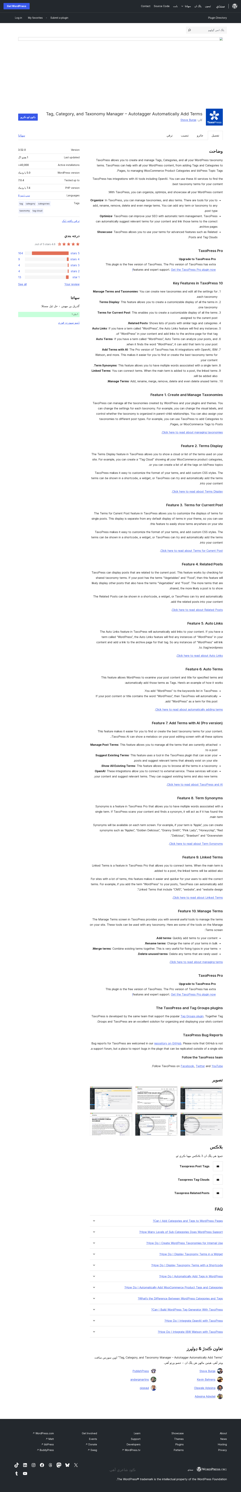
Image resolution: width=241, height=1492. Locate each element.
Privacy (222, 1450)
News (223, 1438)
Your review (72, 284)
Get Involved (89, 1433)
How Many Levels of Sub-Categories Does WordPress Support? (181, 1232)
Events (93, 1438)
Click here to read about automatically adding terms (189, 709)
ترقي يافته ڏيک (71, 221)
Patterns (179, 1450)
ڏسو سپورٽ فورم (69, 322)
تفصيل (215, 135)
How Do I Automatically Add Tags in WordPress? (191, 1276)
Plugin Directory (217, 17)
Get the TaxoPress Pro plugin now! (174, 269)
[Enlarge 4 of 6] (218, 1117)
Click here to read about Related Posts (197, 610)
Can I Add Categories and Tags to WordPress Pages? (188, 1221)
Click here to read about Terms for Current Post (192, 550)
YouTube (217, 1066)
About (223, 1433)
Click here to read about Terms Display (197, 491)
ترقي (170, 135)
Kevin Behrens (206, 1379)
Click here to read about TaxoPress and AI (195, 784)
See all (22, 284)
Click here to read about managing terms (196, 962)
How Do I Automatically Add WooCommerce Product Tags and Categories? (173, 1287)
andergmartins (139, 1379)
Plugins (179, 1444)
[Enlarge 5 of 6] (172, 1117)
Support (135, 1438)
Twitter (200, 1066)
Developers (133, 1444)
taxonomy (25, 210)
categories (44, 203)
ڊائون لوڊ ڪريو (27, 117)
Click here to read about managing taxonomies (192, 432)
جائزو (200, 135)
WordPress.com (43, 1433)
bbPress (47, 1444)
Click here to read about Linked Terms (198, 897)
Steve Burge (188, 120)
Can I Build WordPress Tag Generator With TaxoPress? (187, 1309)
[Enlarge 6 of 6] (127, 1117)
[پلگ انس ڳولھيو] (189, 30)
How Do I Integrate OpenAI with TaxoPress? (193, 1320)
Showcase (177, 1433)
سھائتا (21, 135)
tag (21, 203)
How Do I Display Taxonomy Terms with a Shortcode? (187, 1265)
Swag (92, 1450)
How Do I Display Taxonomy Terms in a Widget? (191, 1254)
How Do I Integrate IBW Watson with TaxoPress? (190, 1332)
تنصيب (185, 135)
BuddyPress (45, 1450)
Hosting (222, 1444)
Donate (91, 1444)
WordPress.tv (131, 1450)
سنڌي (190, 1469)
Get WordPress (16, 6)
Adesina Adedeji (205, 1396)
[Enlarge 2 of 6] (172, 1091)
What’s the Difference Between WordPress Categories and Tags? (180, 1298)
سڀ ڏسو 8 (24, 195)
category (30, 203)
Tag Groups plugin (192, 1016)
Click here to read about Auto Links (200, 655)
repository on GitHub (167, 1043)
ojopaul (144, 1388)
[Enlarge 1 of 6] (218, 1091)
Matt (50, 1438)
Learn (137, 1433)
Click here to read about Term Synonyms (196, 843)
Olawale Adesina (204, 1388)
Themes (179, 1438)
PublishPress (140, 1371)
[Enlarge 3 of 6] (127, 1091)
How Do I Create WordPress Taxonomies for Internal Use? (184, 1243)
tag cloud (37, 210)
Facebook (187, 1066)
